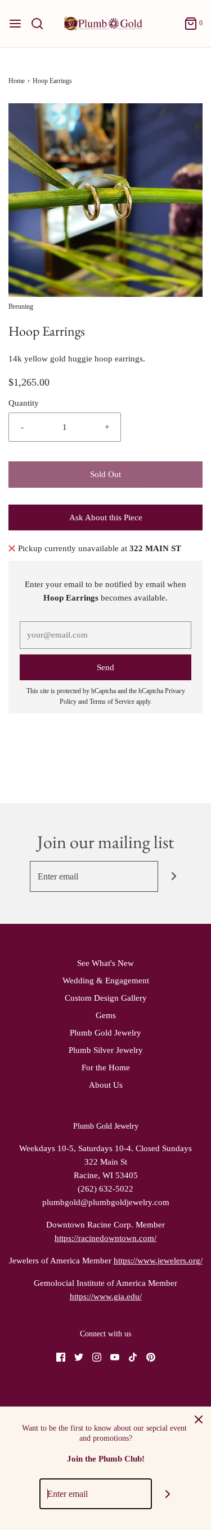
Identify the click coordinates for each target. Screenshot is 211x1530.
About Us (106, 1084)
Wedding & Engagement (105, 980)
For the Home (106, 1067)
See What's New (105, 963)
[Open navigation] (15, 23)
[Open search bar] (41, 23)
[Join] (173, 876)
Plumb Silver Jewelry (106, 1050)
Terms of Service (111, 702)
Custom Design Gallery (106, 997)
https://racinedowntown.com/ (105, 1238)
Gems (106, 1015)
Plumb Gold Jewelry (105, 1032)
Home (16, 81)
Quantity (23, 402)
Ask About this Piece (105, 517)
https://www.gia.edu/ (106, 1296)
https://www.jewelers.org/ (158, 1260)
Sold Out (105, 474)
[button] (105, 200)
